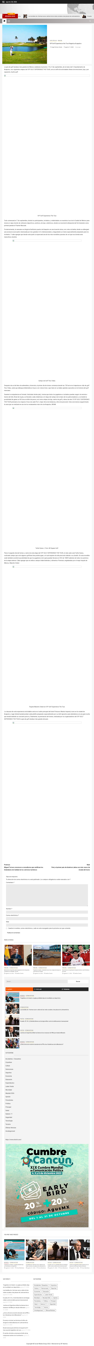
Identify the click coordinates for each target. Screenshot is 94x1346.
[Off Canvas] (3, 2)
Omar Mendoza (20, 1268)
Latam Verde (10, 1086)
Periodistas (9, 1100)
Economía (9, 1076)
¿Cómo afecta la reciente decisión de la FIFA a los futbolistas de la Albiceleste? (41, 1044)
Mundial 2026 (10, 1093)
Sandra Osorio (19, 973)
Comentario (10, 882)
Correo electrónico (12, 915)
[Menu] (9, 21)
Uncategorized (10, 1131)
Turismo (8, 1124)
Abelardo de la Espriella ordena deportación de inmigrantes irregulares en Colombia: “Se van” (16, 970)
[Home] (4, 21)
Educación (9, 1079)
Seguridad (9, 1117)
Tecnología (9, 1121)
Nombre (9, 909)
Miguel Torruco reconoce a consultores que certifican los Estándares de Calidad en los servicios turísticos (23, 867)
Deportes (22, 995)
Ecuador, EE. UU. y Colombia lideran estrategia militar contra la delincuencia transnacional (44, 1021)
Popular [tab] (38, 989)
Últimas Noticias (13, 967)
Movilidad (9, 1090)
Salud (7, 1110)
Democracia (9, 1069)
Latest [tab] (10, 989)
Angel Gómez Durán (56, 47)
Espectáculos (53, 40)
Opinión (8, 1097)
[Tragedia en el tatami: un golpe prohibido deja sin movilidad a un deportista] (12, 997)
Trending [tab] (66, 989)
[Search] (90, 21)
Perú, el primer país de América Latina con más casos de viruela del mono (70, 867)
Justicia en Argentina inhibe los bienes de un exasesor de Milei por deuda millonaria (42, 1033)
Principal (60, 40)
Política (22, 1018)
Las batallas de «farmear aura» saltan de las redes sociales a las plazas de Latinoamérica (44, 1009)
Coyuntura (9, 1062)
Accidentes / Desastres (13, 1059)
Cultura (8, 1066)
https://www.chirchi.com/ (13, 1139)
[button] (9, 21)
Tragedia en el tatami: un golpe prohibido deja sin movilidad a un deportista (40, 998)
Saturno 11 (9, 1114)
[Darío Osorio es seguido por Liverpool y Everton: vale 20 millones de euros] (76, 955)
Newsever (55, 1344)
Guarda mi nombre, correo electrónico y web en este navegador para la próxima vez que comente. (39, 928)
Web (7, 922)
